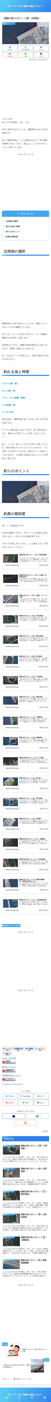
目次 (23, 213)
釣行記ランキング (9, 1067)
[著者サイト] (13, 1116)
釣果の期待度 (12, 236)
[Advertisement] (25, 87)
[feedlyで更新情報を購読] (37, 1116)
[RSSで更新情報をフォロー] (25, 1122)
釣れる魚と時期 (13, 226)
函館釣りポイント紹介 (12, 926)
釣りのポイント (13, 231)
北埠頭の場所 (12, 221)
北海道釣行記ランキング (11, 1075)
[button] (46, 678)
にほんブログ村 (9, 1058)
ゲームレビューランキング (12, 1084)
